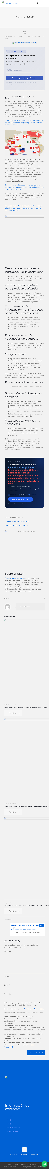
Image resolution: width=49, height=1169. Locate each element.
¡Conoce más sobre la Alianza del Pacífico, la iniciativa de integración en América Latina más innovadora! (24, 208)
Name (7, 976)
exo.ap (9, 1116)
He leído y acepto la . (24, 1009)
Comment (8, 951)
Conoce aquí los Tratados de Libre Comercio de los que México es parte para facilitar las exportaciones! (24, 123)
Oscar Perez (22, 37)
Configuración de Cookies (33, 1167)
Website (7, 994)
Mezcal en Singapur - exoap (25, 925)
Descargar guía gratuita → (24, 78)
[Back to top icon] (24, 1149)
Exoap (9, 1123)
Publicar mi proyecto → (20, 499)
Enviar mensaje (12, 1131)
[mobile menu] (46, 3)
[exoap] (10, 3)
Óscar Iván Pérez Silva (14, 578)
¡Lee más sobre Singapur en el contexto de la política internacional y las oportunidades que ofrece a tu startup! (24, 187)
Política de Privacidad (33, 1009)
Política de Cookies (11, 1167)
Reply (41, 925)
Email (7, 985)
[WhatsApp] (44, 1164)
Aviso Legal (13, 1164)
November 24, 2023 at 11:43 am (23, 930)
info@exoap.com (13, 1127)
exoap (9, 1120)
